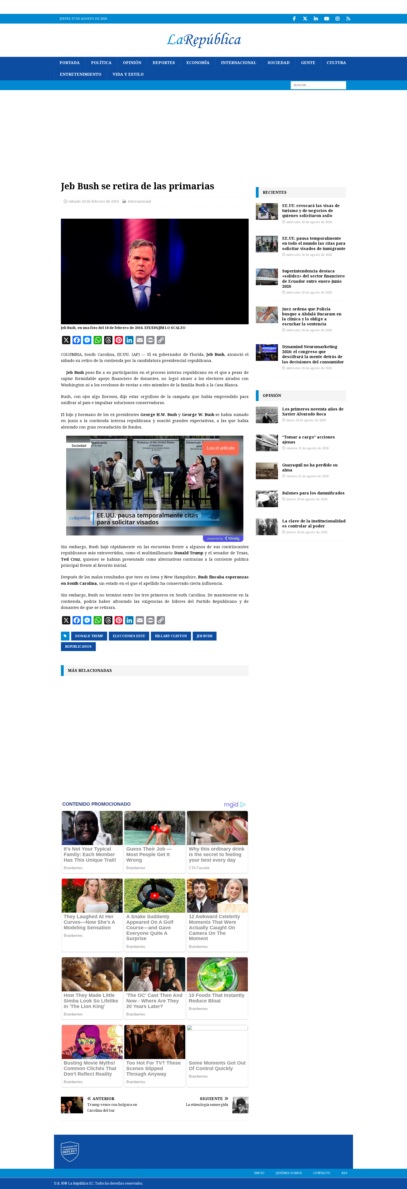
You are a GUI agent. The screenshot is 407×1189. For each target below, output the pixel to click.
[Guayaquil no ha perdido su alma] (267, 471)
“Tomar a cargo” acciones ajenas (308, 439)
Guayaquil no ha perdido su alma (310, 467)
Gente (308, 62)
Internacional (238, 62)
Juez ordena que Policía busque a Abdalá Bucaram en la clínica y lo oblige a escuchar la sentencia (311, 316)
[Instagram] (337, 19)
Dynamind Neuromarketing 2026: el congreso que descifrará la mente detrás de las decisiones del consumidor (313, 354)
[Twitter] (305, 19)
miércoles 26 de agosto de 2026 (309, 222)
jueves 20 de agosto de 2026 (307, 499)
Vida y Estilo (128, 74)
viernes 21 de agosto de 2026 (308, 448)
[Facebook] (294, 19)
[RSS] (348, 19)
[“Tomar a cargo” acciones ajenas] (267, 443)
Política (101, 62)
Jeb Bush (204, 636)
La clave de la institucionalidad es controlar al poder (314, 523)
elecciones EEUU (129, 636)
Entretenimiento (80, 74)
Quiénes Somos (288, 1173)
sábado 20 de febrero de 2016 (94, 201)
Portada (70, 62)
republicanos (78, 647)
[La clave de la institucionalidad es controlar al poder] (267, 527)
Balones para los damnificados (313, 493)
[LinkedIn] (316, 19)
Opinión (132, 62)
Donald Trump (89, 636)
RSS (344, 1173)
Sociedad (279, 62)
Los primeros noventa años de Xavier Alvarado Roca (313, 411)
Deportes (164, 62)
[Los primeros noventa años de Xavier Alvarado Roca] (267, 415)
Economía (198, 62)
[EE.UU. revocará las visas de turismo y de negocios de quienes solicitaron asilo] (267, 211)
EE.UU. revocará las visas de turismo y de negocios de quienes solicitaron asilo (311, 210)
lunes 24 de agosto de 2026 (306, 420)
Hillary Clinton (171, 636)
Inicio (259, 1173)
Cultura (336, 62)
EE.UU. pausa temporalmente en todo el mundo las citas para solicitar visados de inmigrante (314, 243)
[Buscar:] (318, 85)
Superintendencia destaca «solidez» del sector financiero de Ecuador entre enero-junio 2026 (313, 278)
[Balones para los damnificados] (267, 499)
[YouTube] (326, 19)
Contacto (321, 1173)
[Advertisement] (203, 131)
